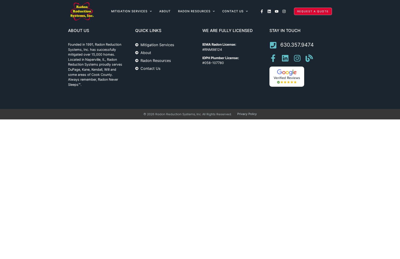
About (165, 11)
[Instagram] (284, 11)
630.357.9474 (297, 45)
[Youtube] (276, 11)
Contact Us (233, 11)
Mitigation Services (129, 11)
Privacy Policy (247, 114)
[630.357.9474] (273, 45)
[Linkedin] (269, 11)
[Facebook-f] (262, 11)
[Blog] (309, 58)
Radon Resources (194, 11)
